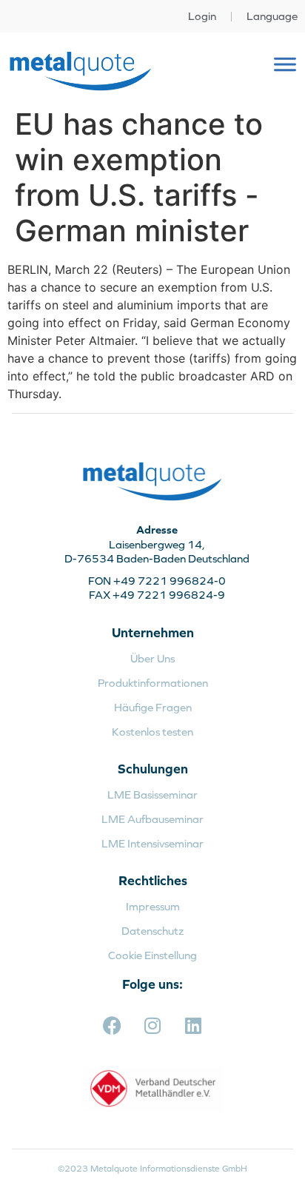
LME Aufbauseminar (152, 819)
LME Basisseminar (152, 794)
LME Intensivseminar (152, 843)
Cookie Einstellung (152, 955)
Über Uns (152, 658)
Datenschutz (152, 930)
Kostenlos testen (152, 731)
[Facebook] (111, 1025)
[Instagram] (152, 1025)
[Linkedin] (193, 1025)
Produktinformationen (153, 682)
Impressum (153, 906)
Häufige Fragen (153, 707)
